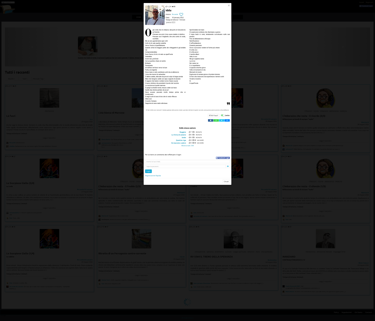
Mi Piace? (214, 115)
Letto (227, 115)
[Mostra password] (228, 166)
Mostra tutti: (187, 146)
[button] (223, 158)
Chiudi (226, 181)
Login (148, 171)
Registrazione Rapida (153, 176)
